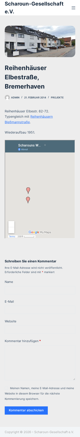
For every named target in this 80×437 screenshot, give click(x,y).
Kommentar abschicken (26, 410)
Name (9, 282)
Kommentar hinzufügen (23, 341)
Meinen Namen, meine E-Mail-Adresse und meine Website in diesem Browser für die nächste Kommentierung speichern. (39, 393)
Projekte (57, 97)
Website (10, 321)
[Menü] (73, 8)
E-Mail (9, 301)
